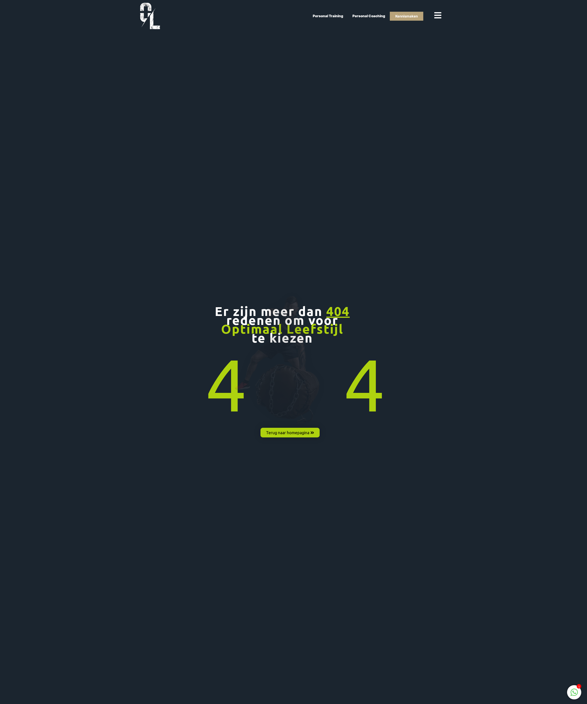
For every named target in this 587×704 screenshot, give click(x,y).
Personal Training (328, 16)
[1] (574, 695)
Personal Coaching (368, 16)
